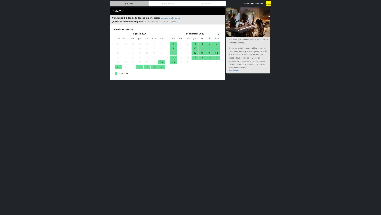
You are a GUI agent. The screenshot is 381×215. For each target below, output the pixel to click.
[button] (129, 3)
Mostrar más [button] (234, 70)
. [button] (178, 21)
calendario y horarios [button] (170, 18)
